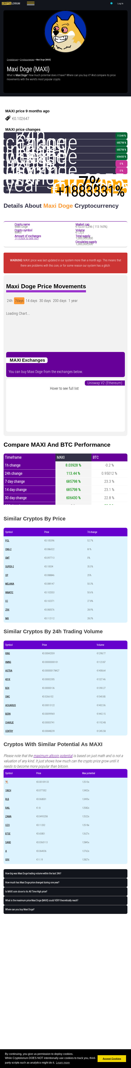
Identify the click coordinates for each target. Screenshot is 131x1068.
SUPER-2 (9, 566)
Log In (120, 3)
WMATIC (9, 592)
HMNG (8, 662)
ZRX (7, 609)
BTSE (7, 833)
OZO (7, 825)
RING (7, 653)
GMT (7, 557)
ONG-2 (8, 549)
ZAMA (8, 816)
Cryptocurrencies (27, 60)
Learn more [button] (63, 1062)
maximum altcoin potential (52, 756)
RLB (7, 799)
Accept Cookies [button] (112, 1058)
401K (7, 679)
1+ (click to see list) (27, 238)
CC (6, 601)
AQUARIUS (10, 705)
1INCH (8, 790)
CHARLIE (9, 722)
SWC (7, 696)
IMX (7, 618)
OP (6, 575)
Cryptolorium (12, 60)
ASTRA (8, 670)
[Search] (111, 4)
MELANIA (9, 583)
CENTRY (9, 731)
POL (7, 540)
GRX (7, 859)
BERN (8, 713)
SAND (8, 842)
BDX (7, 688)
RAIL (7, 808)
